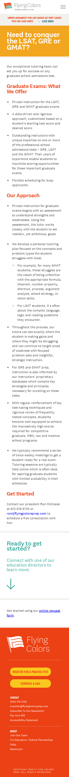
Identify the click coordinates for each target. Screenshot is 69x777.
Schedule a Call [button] (31, 683)
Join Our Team (18, 735)
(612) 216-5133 (18, 701)
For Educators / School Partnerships (31, 740)
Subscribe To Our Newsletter (27, 711)
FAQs (13, 744)
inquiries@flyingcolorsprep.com (29, 706)
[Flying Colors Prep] (28, 7)
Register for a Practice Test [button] (30, 672)
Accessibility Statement (24, 720)
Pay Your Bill (17, 715)
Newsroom (16, 749)
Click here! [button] (48, 21)
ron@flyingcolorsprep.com (26, 513)
